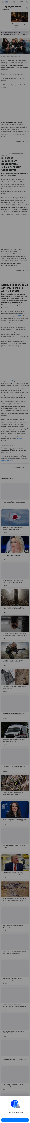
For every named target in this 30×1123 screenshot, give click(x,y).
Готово (15, 1120)
